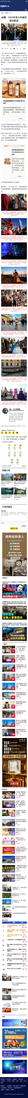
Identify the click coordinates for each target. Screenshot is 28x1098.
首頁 (2, 13)
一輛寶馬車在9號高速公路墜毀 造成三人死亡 (21, 867)
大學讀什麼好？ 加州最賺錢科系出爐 (21, 666)
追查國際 (9, 1085)
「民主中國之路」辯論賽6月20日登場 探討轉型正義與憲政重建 (21, 849)
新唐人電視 (15, 1085)
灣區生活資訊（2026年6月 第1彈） (20, 839)
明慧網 (2, 1089)
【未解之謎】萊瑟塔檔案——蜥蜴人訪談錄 (21, 812)
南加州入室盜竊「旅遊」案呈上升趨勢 (16, 437)
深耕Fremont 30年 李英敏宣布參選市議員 (21, 830)
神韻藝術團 (22, 1085)
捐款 (17, 1081)
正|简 (24, 48)
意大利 (21, 55)
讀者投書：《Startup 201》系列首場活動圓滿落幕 (21, 876)
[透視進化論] (14, 786)
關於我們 (3, 1079)
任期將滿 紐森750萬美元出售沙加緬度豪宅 (21, 731)
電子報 (9, 1081)
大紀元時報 (3, 1087)
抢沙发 (24, 466)
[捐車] (14, 1048)
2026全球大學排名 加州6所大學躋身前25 (21, 821)
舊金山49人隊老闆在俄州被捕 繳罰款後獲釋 (21, 676)
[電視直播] (14, 1073)
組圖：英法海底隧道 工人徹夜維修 (15, 439)
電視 (2, 1082)
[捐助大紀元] (14, 1057)
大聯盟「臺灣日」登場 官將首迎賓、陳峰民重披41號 (21, 657)
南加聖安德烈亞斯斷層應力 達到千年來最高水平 (21, 858)
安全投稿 (3, 1081)
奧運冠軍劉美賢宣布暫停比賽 (21, 702)
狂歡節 (3, 58)
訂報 (25, 1081)
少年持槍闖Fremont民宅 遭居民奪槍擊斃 (21, 685)
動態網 (7, 1089)
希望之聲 (10, 1087)
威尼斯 (25, 55)
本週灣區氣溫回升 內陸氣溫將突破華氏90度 (21, 694)
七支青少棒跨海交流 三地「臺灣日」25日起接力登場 (21, 648)
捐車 (21, 1081)
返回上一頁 (14, 528)
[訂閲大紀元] (14, 1026)
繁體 (27, 1)
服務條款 (15, 1079)
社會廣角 (6, 13)
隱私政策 (21, 1079)
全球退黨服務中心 (18, 1087)
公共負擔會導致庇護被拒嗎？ (19, 913)
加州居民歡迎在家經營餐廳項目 (21, 712)
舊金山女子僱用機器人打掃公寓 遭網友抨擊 (21, 722)
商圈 (13, 1081)
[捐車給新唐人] (14, 575)
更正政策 (9, 1079)
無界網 (12, 1089)
